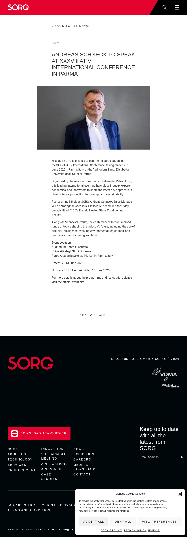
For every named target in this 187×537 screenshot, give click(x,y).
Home (13, 448)
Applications (54, 463)
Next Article (92, 314)
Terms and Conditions (30, 510)
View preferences (159, 521)
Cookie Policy (111, 530)
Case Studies (49, 476)
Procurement (22, 470)
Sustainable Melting (53, 456)
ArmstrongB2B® (65, 529)
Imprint (154, 530)
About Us (17, 454)
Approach (51, 469)
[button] (180, 494)
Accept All (93, 521)
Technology (20, 459)
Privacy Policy (135, 530)
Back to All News (72, 25)
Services (17, 464)
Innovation (52, 448)
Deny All (123, 521)
